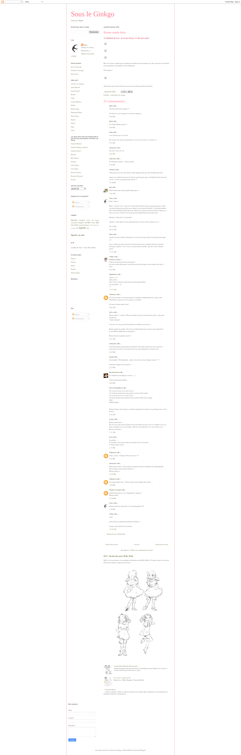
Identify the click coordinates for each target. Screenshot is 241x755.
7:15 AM (112, 432)
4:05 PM (112, 383)
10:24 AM (112, 229)
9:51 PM (112, 143)
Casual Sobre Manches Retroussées (126, 666)
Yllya (73, 130)
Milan (73, 265)
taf (119, 95)
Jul (110, 187)
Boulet (73, 94)
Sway (111, 198)
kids (72, 225)
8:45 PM (112, 352)
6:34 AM (112, 414)
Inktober (74, 220)
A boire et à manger (77, 84)
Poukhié (82, 220)
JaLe (111, 312)
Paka (72, 127)
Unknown (112, 294)
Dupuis (73, 258)
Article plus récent (111, 544)
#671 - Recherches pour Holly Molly (118, 556)
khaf (110, 106)
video (87, 228)
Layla (111, 419)
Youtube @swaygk (77, 70)
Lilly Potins (75, 165)
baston (97, 220)
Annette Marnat (76, 144)
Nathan (73, 269)
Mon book (74, 74)
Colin (111, 514)
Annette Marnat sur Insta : (79, 147)
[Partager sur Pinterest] (131, 91)
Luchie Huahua (76, 102)
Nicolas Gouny (76, 172)
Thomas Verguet (115, 490)
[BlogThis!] (124, 91)
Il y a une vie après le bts (122, 678)
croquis (81, 222)
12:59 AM (112, 529)
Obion (73, 123)
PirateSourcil (114, 372)
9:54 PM (112, 154)
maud (111, 357)
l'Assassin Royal (110, 689)
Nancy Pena (75, 116)
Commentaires (79, 206)
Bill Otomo (75, 158)
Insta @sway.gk (76, 67)
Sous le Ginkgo (92, 14)
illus (97, 222)
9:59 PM (112, 165)
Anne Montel (75, 87)
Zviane (73, 179)
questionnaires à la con (87, 225)
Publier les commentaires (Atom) (142, 550)
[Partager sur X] (127, 91)
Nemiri (73, 120)
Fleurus (73, 262)
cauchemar (113, 95)
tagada (123, 95)
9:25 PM (112, 269)
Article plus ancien (161, 544)
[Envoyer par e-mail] (122, 91)
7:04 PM (112, 485)
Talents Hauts (75, 273)
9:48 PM (112, 116)
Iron (110, 437)
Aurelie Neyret (76, 151)
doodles (88, 222)
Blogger (142, 750)
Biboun (73, 154)
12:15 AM (112, 289)
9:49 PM (112, 127)
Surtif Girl (90, 220)
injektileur (113, 274)
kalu (110, 132)
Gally (73, 98)
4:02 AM (112, 307)
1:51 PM (112, 448)
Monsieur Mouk (76, 112)
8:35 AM (112, 339)
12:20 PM (112, 498)
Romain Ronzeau (77, 176)
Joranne (73, 161)
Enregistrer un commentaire (116, 534)
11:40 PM (112, 182)
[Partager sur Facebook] (129, 91)
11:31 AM (112, 252)
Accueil (136, 544)
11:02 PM (112, 474)
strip (77, 228)
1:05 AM (112, 193)
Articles (77, 202)
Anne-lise (112, 158)
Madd (73, 105)
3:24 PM (112, 459)
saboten (112, 169)
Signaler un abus (77, 235)
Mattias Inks (75, 109)
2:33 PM (112, 367)
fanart (93, 223)
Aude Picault (75, 91)
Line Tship (74, 169)
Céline (111, 256)
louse (76, 225)
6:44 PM (112, 509)
